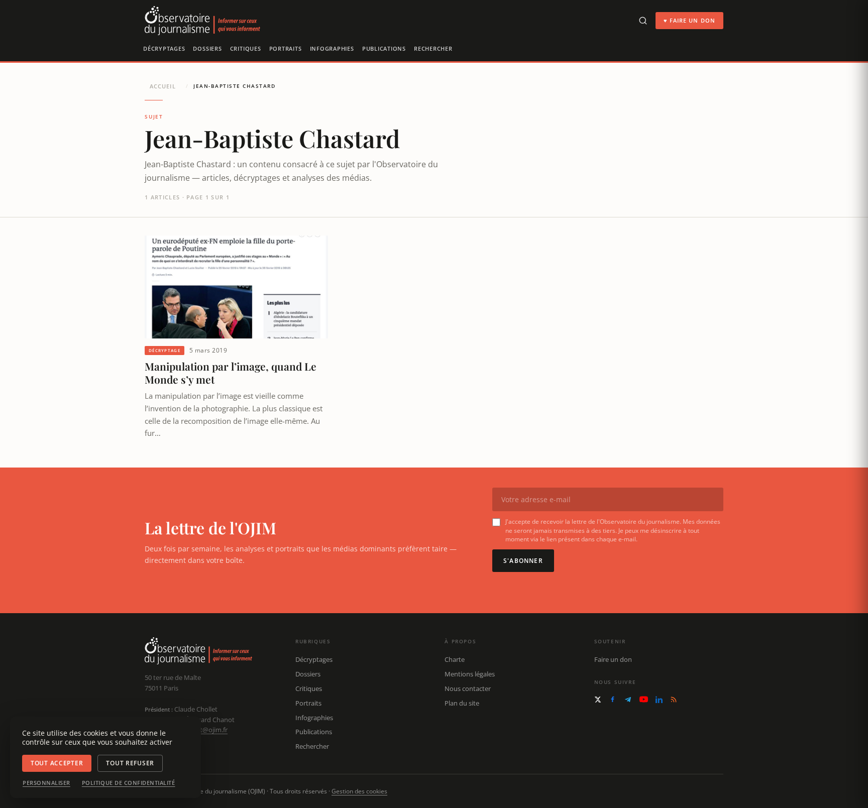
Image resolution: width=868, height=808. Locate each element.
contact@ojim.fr (204, 729)
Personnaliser (46, 782)
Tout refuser (130, 763)
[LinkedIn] (659, 699)
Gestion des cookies (359, 791)
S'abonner (523, 560)
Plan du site (462, 703)
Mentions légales (470, 673)
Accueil (163, 86)
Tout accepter (57, 763)
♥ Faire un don (689, 20)
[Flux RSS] (673, 699)
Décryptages (164, 48)
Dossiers (207, 48)
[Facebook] (612, 699)
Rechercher (433, 48)
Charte (455, 659)
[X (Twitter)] (597, 699)
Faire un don (613, 659)
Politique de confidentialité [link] (128, 782)
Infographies (332, 48)
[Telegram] (628, 700)
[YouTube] (643, 699)
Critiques (245, 48)
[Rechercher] (642, 20)
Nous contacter (468, 688)
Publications (384, 48)
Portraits (285, 48)
